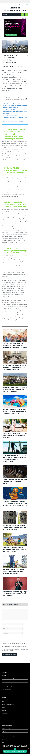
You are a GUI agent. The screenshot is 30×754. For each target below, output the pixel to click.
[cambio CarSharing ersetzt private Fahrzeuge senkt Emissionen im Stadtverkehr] (15, 425)
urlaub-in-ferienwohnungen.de (15, 8)
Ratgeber (4, 710)
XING (3, 742)
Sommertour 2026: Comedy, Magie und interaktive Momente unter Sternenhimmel (15, 593)
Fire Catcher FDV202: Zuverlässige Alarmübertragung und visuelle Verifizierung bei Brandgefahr (15, 111)
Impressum (4, 675)
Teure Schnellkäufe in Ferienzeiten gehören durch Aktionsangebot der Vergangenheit (14, 411)
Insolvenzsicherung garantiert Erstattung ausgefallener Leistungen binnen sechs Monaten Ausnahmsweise (15, 458)
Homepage (4, 672)
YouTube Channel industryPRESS (9, 736)
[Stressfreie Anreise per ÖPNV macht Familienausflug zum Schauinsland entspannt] (15, 561)
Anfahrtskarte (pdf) (6, 684)
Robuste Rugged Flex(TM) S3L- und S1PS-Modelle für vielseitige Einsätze (15, 481)
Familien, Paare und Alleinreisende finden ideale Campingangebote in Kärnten (14, 549)
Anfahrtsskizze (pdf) (6, 681)
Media (3, 701)
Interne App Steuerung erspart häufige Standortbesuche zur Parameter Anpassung (14, 527)
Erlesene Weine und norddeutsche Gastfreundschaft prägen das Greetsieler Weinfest (15, 389)
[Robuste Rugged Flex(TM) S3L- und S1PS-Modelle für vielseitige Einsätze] (15, 471)
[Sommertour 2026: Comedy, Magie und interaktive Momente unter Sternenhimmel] (15, 583)
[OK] (28, 748)
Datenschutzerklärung (8, 650)
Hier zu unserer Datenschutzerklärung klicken (15, 751)
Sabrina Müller (8, 66)
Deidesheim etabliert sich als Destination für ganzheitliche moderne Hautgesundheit (14, 367)
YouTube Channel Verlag (7, 734)
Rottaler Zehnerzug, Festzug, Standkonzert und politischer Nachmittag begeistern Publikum (15, 345)
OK (15, 748)
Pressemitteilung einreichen (8, 704)
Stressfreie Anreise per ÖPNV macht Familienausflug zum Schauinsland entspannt (13, 571)
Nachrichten (25, 66)
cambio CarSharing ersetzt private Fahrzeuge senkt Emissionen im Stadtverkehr (15, 435)
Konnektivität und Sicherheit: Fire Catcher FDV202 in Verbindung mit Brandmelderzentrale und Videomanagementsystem (15, 105)
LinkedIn (4, 739)
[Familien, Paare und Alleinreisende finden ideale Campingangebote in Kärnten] (15, 539)
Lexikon (3, 707)
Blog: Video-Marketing (6, 728)
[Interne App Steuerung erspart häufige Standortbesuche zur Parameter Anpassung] (15, 517)
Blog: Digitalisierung (6, 731)
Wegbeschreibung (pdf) (7, 686)
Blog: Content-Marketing (7, 725)
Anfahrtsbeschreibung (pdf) (8, 678)
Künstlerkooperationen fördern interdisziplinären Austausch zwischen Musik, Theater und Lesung (15, 503)
